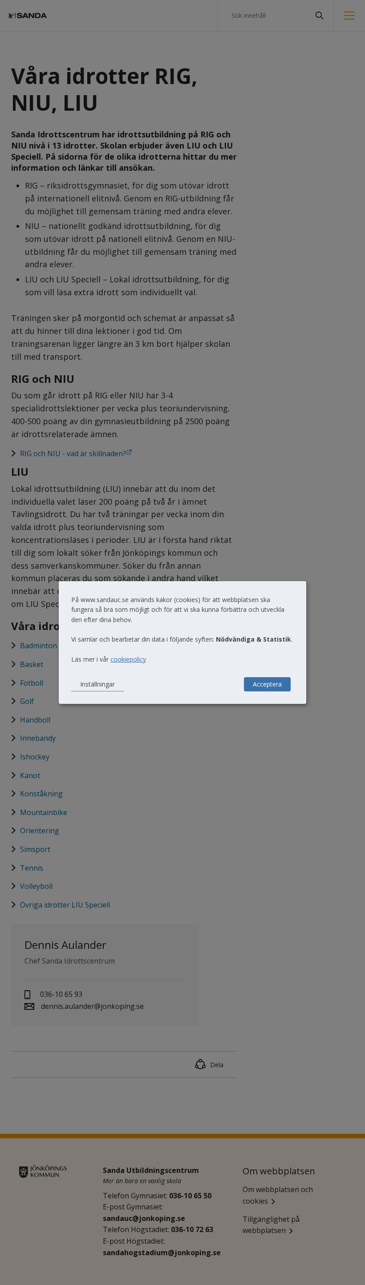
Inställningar (97, 684)
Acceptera (267, 684)
